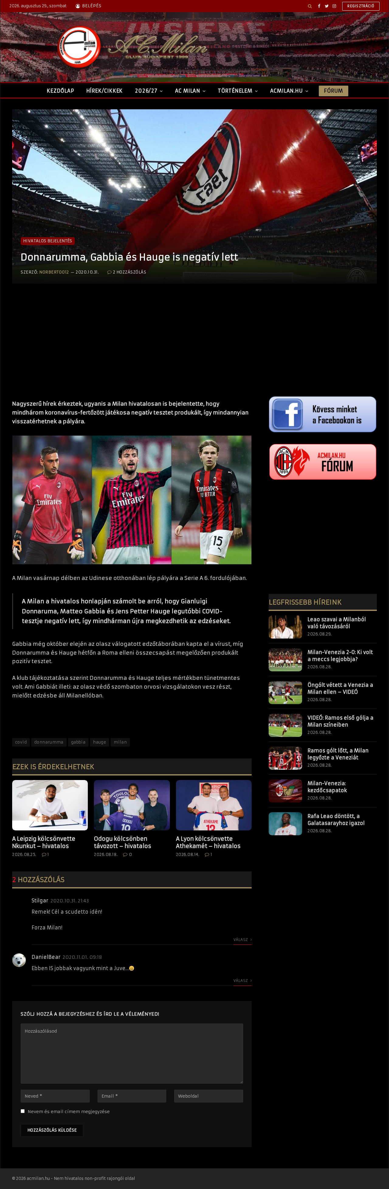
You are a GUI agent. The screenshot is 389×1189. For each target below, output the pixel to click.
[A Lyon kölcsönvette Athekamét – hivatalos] (214, 805)
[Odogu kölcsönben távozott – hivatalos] (132, 805)
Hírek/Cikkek (104, 91)
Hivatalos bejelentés (47, 241)
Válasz (241, 939)
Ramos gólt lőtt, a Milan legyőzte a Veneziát (338, 754)
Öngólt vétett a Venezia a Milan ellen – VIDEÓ (340, 688)
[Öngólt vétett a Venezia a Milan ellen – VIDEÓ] (285, 692)
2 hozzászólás (129, 272)
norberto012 (54, 272)
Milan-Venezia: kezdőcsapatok (327, 786)
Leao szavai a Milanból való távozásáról (337, 622)
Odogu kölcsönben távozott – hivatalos (122, 842)
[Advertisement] (132, 347)
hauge (99, 742)
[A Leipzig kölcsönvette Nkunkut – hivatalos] (50, 805)
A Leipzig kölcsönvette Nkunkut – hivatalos (43, 842)
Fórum (333, 91)
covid (21, 742)
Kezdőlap (60, 91)
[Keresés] (310, 6)
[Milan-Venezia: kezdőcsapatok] (285, 790)
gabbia (78, 742)
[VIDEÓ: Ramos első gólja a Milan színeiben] (285, 725)
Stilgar (40, 901)
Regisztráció (360, 6)
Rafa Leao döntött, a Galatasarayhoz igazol (336, 819)
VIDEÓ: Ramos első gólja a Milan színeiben (341, 721)
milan (120, 742)
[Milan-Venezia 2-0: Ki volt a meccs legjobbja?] (285, 659)
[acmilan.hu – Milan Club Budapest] (131, 47)
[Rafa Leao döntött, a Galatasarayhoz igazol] (285, 823)
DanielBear (46, 957)
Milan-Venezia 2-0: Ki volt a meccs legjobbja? (340, 655)
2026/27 (146, 91)
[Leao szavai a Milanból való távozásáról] (285, 627)
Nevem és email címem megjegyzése (69, 1111)
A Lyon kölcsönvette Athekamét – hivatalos (208, 842)
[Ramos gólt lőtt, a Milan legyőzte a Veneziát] (285, 758)
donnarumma (49, 742)
